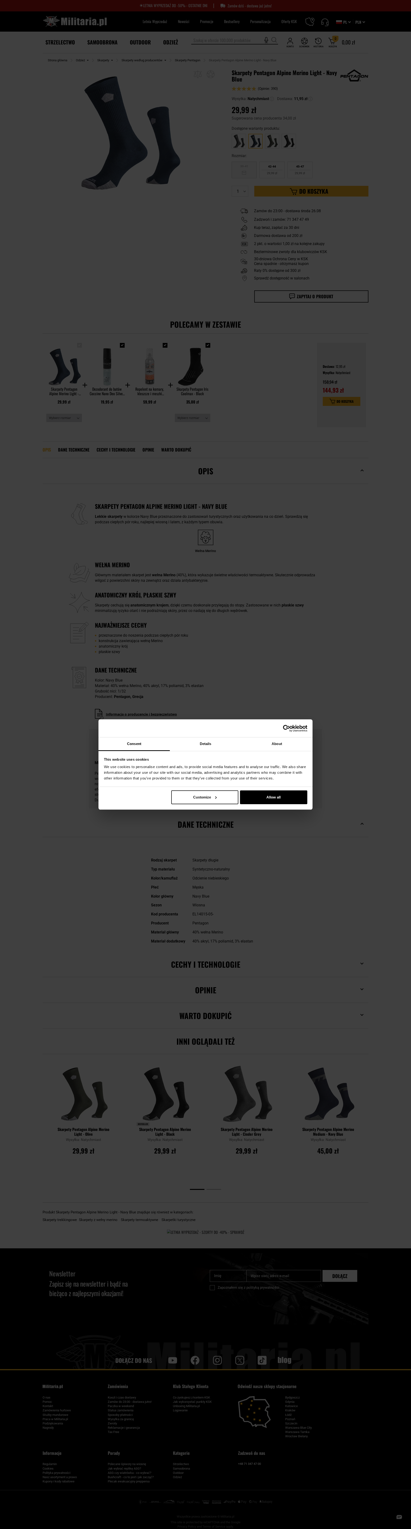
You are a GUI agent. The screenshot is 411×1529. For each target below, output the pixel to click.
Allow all (273, 797)
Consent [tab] (134, 744)
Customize (202, 797)
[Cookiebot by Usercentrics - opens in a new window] (286, 728)
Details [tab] (205, 744)
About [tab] (277, 744)
